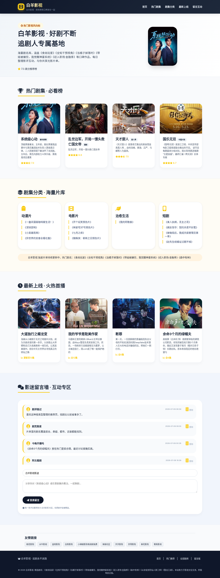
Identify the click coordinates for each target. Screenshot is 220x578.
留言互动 (197, 6)
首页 (144, 6)
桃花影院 (30, 544)
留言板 (197, 558)
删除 (191, 410)
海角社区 (106, 544)
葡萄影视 (158, 544)
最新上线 (183, 6)
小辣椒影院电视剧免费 (87, 544)
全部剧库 (184, 558)
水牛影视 (43, 544)
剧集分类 (170, 6)
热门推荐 (170, 558)
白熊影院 (69, 544)
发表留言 (34, 500)
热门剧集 (156, 6)
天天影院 (119, 544)
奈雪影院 (132, 544)
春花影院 (145, 544)
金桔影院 (56, 544)
